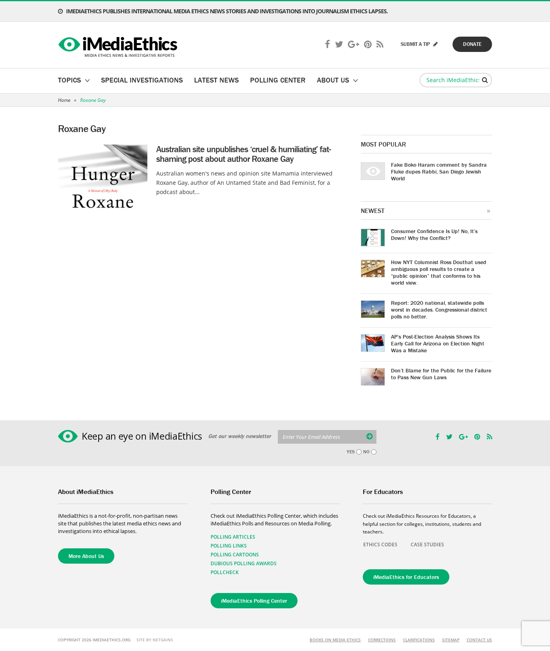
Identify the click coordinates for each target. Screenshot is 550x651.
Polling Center (278, 80)
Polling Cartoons (235, 554)
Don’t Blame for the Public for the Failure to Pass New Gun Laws (441, 374)
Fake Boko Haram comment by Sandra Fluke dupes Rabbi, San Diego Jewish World (439, 171)
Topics (69, 80)
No (366, 452)
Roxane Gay (93, 100)
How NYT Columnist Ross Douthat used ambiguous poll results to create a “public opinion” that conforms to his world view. (438, 272)
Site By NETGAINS (154, 640)
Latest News (216, 80)
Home (64, 100)
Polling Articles (233, 536)
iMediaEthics (119, 45)
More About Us (86, 556)
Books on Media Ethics (335, 640)
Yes (351, 452)
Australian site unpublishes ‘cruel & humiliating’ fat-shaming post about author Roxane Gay (243, 154)
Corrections (382, 640)
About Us (333, 80)
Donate (472, 44)
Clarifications (419, 640)
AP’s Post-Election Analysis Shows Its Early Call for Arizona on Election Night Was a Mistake (437, 343)
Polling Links (229, 545)
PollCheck (225, 572)
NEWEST (373, 211)
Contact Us (479, 640)
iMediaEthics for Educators (406, 577)
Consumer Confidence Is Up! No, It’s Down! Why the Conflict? (434, 234)
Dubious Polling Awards (244, 563)
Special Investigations (142, 80)
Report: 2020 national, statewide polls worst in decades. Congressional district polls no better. (439, 309)
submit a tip (416, 44)
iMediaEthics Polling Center (254, 600)
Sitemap (450, 640)
